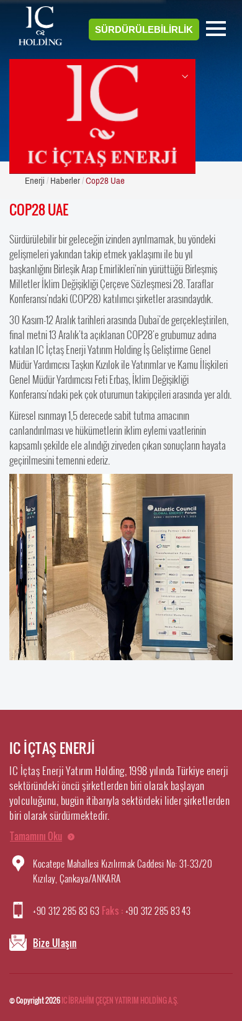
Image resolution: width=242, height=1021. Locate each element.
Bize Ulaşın (54, 943)
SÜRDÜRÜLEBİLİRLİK (144, 29)
